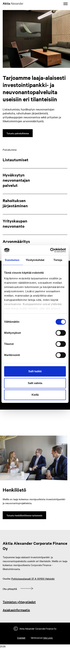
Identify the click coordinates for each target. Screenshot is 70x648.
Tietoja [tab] (57, 259)
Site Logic (48, 637)
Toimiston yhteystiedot (19, 602)
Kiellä (35, 394)
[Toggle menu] (65, 4)
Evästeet (21, 637)
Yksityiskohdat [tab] (35, 259)
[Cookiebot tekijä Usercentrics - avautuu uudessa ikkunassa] (50, 250)
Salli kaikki (35, 371)
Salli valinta (35, 383)
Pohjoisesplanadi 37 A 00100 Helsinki (33, 578)
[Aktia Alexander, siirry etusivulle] (13, 4)
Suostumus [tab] (12, 259)
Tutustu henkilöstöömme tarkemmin (24, 515)
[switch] (61, 333)
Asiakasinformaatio (16, 610)
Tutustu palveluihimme (17, 133)
